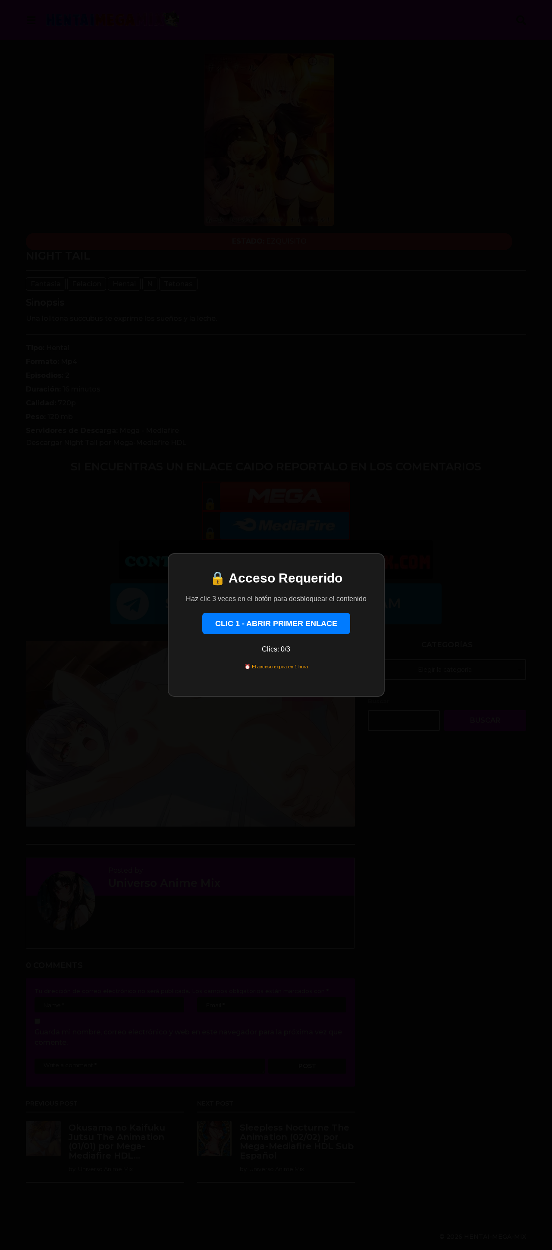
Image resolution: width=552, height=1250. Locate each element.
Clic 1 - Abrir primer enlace (276, 623)
